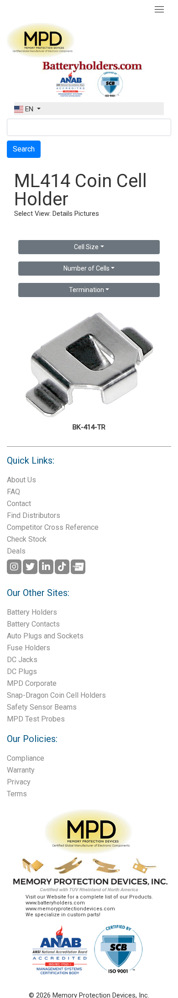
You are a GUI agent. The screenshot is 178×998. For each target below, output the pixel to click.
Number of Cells (86, 268)
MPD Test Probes (36, 719)
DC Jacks (22, 659)
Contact (19, 503)
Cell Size (86, 247)
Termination (86, 289)
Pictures (86, 213)
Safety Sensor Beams (42, 707)
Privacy (19, 782)
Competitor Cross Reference (53, 527)
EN (29, 109)
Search (24, 149)
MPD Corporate (32, 683)
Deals (16, 551)
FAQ (13, 491)
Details (62, 213)
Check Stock (27, 539)
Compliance (25, 758)
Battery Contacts (33, 624)
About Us (21, 479)
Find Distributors (33, 515)
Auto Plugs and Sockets (45, 636)
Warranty (21, 770)
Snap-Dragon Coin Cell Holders (56, 695)
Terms (17, 793)
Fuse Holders (28, 647)
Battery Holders (32, 612)
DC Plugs (22, 671)
